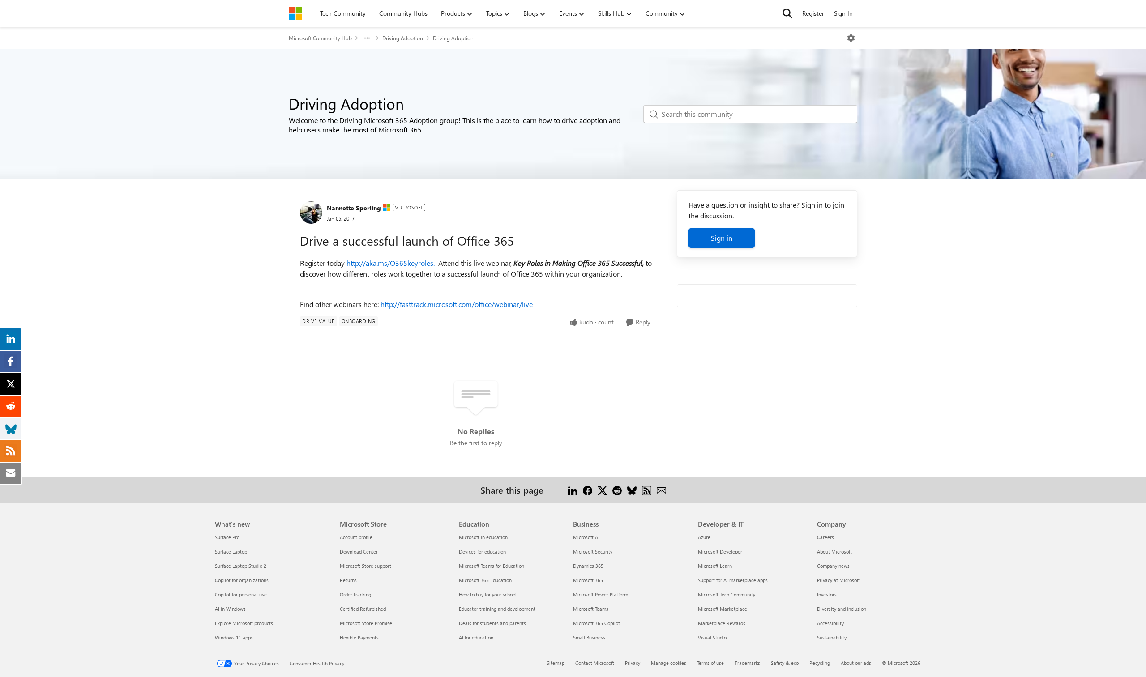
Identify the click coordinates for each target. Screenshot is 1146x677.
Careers (825, 537)
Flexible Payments (359, 637)
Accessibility (830, 623)
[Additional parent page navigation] (367, 38)
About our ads (856, 663)
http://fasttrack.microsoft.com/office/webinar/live (457, 304)
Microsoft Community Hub (320, 38)
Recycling (819, 663)
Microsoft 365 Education (485, 580)
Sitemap (555, 663)
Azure (704, 537)
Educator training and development (497, 608)
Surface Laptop (231, 551)
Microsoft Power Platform (600, 594)
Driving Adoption (402, 38)
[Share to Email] (661, 489)
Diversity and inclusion (841, 608)
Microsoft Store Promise (366, 623)
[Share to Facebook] (587, 489)
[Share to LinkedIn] (572, 489)
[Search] (787, 13)
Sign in (721, 238)
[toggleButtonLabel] (851, 38)
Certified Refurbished (363, 608)
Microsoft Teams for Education (491, 565)
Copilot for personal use (241, 594)
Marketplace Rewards (721, 623)
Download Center (359, 551)
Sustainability (832, 637)
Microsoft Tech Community (726, 594)
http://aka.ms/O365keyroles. (390, 263)
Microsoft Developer (720, 551)
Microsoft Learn (715, 565)
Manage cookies (668, 663)
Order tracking (355, 594)
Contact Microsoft (594, 663)
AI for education (476, 637)
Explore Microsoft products (244, 623)
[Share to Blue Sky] (632, 489)
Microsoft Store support (365, 565)
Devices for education (482, 551)
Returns (348, 580)
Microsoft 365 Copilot (596, 623)
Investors (827, 594)
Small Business (589, 637)
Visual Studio (712, 637)
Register (813, 13)
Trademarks (747, 663)
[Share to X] (602, 489)
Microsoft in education (483, 537)
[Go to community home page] (295, 13)
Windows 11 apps (234, 637)
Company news (833, 565)
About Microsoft (834, 551)
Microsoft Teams (590, 608)
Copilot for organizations (242, 580)
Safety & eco (785, 663)
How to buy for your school (488, 594)
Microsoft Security (592, 551)
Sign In (843, 13)
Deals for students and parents (492, 623)
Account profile (356, 537)
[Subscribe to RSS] (646, 489)
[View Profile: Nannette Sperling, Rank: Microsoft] (311, 212)
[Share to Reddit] (617, 489)
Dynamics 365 (588, 565)
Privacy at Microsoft (838, 580)
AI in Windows (230, 608)
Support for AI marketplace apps (733, 580)
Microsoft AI (586, 537)
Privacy (632, 663)
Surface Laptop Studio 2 (240, 565)
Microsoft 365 (588, 580)
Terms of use (710, 663)
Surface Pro (227, 537)
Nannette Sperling (354, 208)
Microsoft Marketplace (722, 608)
